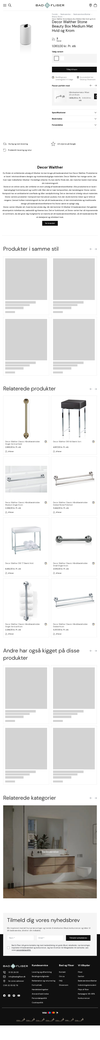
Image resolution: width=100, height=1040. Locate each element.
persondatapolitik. (23, 950)
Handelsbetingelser (40, 989)
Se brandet (50, 223)
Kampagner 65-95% (86, 994)
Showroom (63, 985)
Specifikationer (59, 112)
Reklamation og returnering (43, 981)
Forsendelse (57, 125)
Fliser (80, 972)
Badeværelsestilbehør (81, 14)
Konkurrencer (84, 998)
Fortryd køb (37, 985)
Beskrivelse (57, 119)
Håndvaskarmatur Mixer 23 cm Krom (79, 93)
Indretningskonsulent (87, 985)
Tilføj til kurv (71, 69)
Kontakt (62, 972)
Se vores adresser (16, 981)
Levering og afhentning (42, 972)
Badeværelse (65, 14)
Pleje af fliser (83, 989)
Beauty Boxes (57, 17)
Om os (62, 976)
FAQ (60, 981)
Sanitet (81, 976)
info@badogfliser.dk (17, 976)
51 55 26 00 (14, 972)
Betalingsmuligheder (40, 976)
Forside (55, 14)
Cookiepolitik (37, 1002)
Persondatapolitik (39, 998)
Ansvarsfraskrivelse (40, 994)
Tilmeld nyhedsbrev (78, 938)
